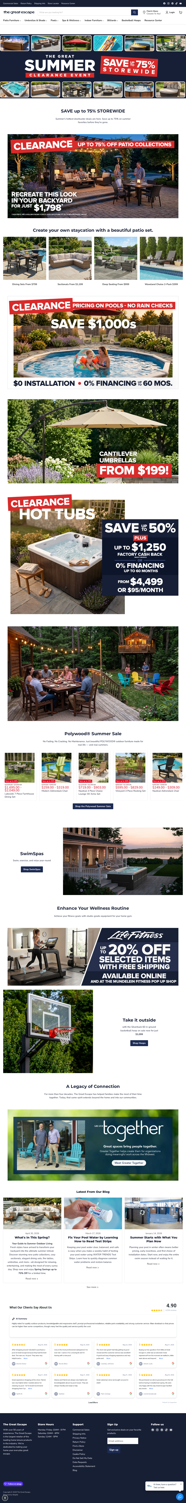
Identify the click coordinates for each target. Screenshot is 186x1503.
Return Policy (26, 3)
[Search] (134, 12)
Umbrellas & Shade (35, 20)
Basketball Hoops (131, 20)
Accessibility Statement (84, 1466)
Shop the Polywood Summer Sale (93, 806)
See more (92, 1287)
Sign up (113, 1449)
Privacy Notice (79, 1437)
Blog (75, 1470)
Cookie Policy (79, 1454)
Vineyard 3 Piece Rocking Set (131, 790)
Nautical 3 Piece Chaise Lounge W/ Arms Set (91, 792)
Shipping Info (39, 3)
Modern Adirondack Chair (55, 790)
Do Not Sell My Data (82, 1458)
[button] (180, 12)
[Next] (182, 776)
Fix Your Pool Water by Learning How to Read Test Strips (93, 1239)
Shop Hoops (139, 1043)
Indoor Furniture (93, 20)
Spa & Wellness (71, 20)
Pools (54, 20)
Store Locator (53, 3)
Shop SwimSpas (31, 869)
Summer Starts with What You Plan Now (153, 1239)
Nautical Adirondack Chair (165, 790)
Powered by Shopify (10, 1495)
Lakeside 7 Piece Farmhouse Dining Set (19, 795)
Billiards (112, 20)
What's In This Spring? (32, 1237)
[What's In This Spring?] (32, 1213)
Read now (32, 1278)
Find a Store (78, 1446)
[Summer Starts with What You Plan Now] (154, 1213)
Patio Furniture (11, 20)
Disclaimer (78, 1450)
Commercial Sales (10, 3)
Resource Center (68, 3)
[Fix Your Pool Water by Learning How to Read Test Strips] (93, 1213)
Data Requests (80, 1462)
